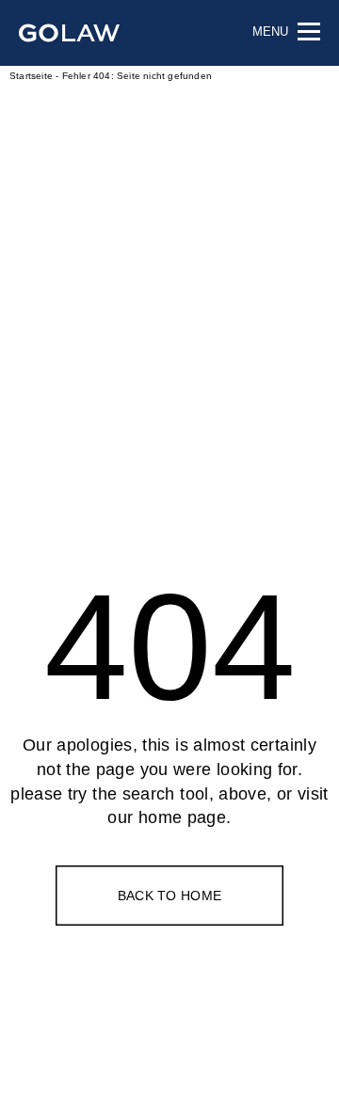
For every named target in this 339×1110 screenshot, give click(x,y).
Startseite (31, 76)
